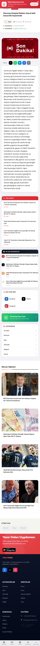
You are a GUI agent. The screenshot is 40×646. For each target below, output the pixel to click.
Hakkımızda (6, 616)
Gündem (14, 8)
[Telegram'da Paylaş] (20, 63)
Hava (22, 590)
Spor (5, 340)
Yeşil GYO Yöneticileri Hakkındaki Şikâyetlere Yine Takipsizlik (19, 241)
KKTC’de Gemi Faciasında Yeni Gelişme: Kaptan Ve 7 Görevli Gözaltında (20, 203)
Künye (4, 620)
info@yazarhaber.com (30, 620)
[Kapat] (38, 2)
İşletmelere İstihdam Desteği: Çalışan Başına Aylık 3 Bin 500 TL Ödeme (20, 213)
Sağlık (4, 602)
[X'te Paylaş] (11, 63)
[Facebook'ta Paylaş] (24, 63)
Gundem (6, 330)
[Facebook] (4, 570)
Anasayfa (6, 8)
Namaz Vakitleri (26, 594)
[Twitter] (10, 570)
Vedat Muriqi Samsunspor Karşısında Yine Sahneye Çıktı (20, 222)
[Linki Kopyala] (29, 63)
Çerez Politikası (7, 632)
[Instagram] (15, 570)
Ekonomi (6, 335)
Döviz (22, 586)
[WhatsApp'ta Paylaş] (15, 63)
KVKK (4, 628)
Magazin (6, 349)
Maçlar (23, 598)
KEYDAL (31, 624)
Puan (22, 602)
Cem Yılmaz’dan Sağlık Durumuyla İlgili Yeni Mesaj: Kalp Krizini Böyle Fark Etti (19, 232)
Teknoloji (6, 344)
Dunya (6, 354)
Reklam (4, 624)
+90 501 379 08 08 (30, 616)
